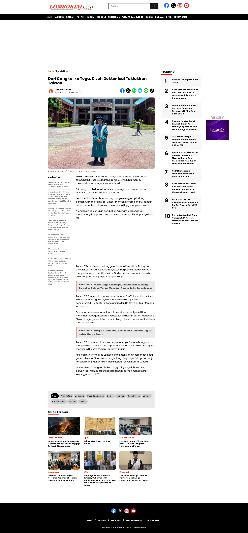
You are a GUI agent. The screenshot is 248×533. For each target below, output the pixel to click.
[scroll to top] (238, 528)
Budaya (159, 17)
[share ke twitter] (129, 92)
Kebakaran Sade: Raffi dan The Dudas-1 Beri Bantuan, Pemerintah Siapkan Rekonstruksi (184, 188)
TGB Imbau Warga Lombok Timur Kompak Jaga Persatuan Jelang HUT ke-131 (184, 141)
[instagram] (180, 7)
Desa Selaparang (95, 396)
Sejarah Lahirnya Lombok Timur (185, 81)
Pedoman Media (134, 520)
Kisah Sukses (134, 396)
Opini (168, 17)
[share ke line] (147, 92)
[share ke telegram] (141, 92)
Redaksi (102, 520)
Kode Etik (116, 520)
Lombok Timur (58, 401)
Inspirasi (120, 396)
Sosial (149, 17)
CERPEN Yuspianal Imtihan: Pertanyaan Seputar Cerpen (183, 174)
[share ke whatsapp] (135, 92)
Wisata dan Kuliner (133, 17)
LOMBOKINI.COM (63, 90)
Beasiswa (79, 396)
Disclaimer (153, 520)
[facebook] (167, 7)
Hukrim (90, 17)
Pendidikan (114, 17)
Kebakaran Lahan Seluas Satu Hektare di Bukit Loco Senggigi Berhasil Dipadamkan (185, 93)
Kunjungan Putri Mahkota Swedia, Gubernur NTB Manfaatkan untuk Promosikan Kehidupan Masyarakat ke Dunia (185, 158)
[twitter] (174, 7)
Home (49, 17)
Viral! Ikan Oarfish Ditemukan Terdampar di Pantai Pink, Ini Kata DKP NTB (185, 203)
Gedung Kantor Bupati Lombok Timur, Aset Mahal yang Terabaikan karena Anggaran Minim (184, 125)
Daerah (70, 17)
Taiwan (83, 401)
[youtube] (187, 7)
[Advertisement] (124, 45)
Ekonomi (101, 17)
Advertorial (180, 17)
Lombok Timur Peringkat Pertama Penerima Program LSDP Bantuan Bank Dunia (184, 109)
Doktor (110, 396)
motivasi (72, 401)
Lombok (147, 396)
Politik (80, 17)
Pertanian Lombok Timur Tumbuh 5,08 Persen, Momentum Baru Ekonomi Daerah (185, 219)
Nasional (59, 17)
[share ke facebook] (123, 92)
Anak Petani (66, 396)
